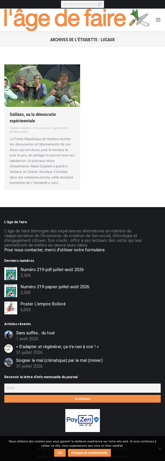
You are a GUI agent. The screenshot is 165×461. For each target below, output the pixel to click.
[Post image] (8, 335)
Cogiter (14, 128)
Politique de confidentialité (89, 453)
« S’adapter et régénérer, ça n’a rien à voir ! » (57, 346)
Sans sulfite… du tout (35, 333)
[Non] (159, 448)
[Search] (99, 4)
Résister (25, 128)
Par (50, 128)
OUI (60, 453)
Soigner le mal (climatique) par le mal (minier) (59, 360)
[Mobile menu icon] (158, 19)
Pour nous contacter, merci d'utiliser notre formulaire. (54, 249)
